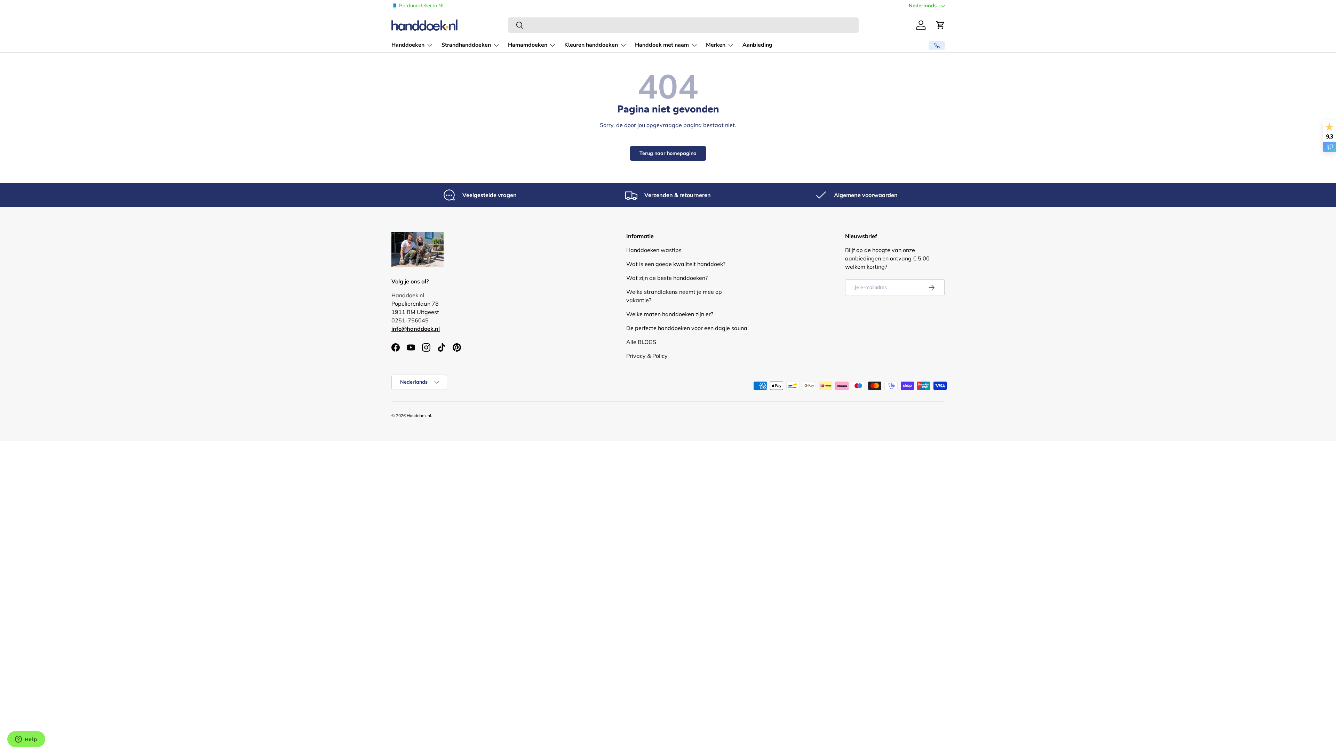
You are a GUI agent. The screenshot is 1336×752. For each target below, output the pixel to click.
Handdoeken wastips (654, 249)
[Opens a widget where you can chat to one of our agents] (26, 740)
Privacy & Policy (647, 355)
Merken (715, 45)
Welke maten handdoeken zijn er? (669, 314)
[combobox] (683, 25)
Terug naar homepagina (668, 153)
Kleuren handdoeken (591, 45)
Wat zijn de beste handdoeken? (667, 277)
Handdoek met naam (662, 45)
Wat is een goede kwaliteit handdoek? (675, 263)
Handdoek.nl (419, 415)
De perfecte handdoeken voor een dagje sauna (686, 327)
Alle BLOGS (641, 341)
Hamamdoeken (527, 45)
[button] (940, 25)
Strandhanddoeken (466, 45)
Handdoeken (407, 45)
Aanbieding (757, 45)
